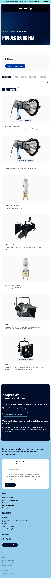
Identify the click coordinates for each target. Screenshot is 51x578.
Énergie (32, 77)
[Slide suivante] (47, 82)
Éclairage (6, 77)
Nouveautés (20, 77)
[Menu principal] (6, 8)
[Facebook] (3, 539)
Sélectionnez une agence (41, 1)
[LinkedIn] (10, 539)
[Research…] (45, 8)
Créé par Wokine (7, 573)
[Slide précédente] (43, 82)
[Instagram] (7, 539)
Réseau (43, 77)
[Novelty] (25, 8)
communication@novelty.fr (20, 429)
